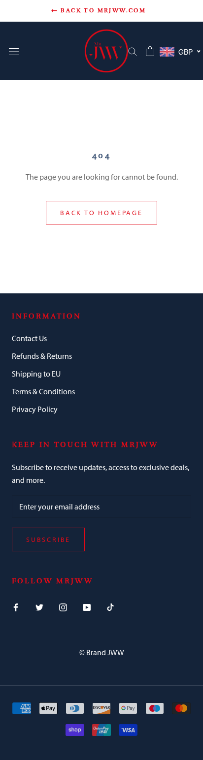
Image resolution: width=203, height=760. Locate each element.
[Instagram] (63, 606)
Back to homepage (101, 212)
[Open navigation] (14, 51)
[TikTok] (110, 606)
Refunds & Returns (42, 356)
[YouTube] (87, 606)
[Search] (132, 51)
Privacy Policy (35, 409)
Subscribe (48, 539)
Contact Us (29, 338)
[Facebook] (16, 606)
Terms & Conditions (43, 391)
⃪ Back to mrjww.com (101, 10)
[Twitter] (39, 606)
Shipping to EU (36, 374)
